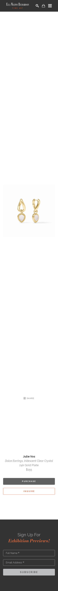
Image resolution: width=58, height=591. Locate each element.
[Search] (37, 5)
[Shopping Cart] (43, 6)
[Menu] (50, 5)
